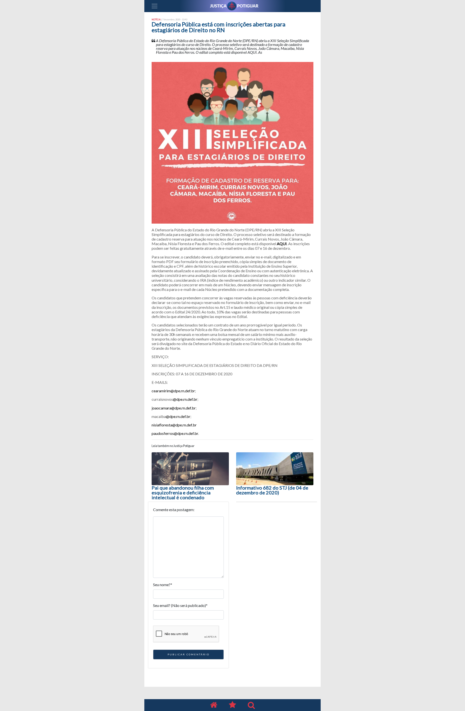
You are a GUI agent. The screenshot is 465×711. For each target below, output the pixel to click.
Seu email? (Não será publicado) (180, 605)
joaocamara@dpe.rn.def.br (174, 408)
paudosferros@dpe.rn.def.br (175, 433)
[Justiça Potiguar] (213, 705)
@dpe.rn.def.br (185, 399)
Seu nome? (162, 584)
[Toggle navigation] (154, 6)
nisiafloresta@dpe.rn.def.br (174, 425)
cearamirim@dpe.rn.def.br (173, 390)
